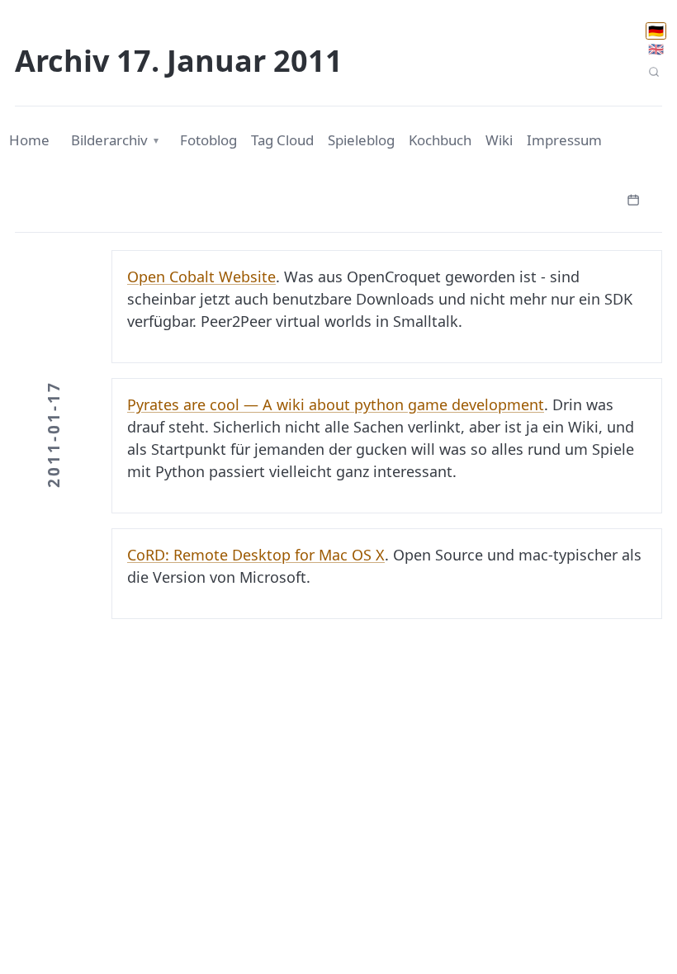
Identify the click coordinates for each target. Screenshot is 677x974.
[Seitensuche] (653, 72)
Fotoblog (208, 139)
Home (29, 139)
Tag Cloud (282, 139)
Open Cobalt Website (201, 276)
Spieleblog (361, 139)
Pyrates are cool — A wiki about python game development (335, 404)
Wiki (499, 139)
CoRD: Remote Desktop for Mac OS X (256, 555)
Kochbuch (440, 139)
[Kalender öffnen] (633, 198)
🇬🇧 (656, 48)
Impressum (564, 139)
